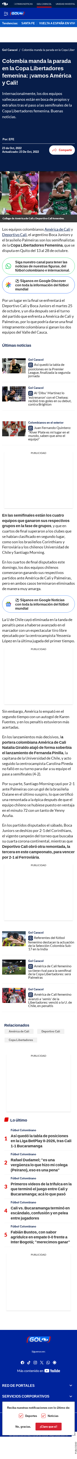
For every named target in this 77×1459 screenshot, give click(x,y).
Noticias (53, 1416)
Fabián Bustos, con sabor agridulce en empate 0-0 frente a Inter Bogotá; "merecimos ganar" (40, 1237)
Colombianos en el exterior (46, 422)
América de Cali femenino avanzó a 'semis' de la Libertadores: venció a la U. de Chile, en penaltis (50, 1000)
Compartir (65, 150)
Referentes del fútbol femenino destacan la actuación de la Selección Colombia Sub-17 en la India (51, 943)
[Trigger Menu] (6, 13)
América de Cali (57, 229)
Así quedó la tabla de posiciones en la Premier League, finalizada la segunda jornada (49, 370)
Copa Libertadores (21, 1040)
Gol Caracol (44, 4)
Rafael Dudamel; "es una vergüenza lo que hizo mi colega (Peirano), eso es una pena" (39, 1164)
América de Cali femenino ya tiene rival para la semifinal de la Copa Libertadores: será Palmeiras (49, 971)
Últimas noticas (23, 4)
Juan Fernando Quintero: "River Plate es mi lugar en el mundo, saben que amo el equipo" (49, 433)
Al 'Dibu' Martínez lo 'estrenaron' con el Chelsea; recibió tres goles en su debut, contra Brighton (49, 398)
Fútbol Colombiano (23, 1130)
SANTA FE (28, 23)
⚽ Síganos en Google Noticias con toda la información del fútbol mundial (41, 604)
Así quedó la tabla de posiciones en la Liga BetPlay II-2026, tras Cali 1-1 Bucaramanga (41, 1140)
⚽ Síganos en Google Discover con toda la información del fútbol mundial (41, 285)
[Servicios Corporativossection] (71, 1396)
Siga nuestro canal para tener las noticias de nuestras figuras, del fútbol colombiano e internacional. (42, 266)
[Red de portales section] (71, 1385)
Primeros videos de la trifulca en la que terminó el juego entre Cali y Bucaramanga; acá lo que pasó (41, 1188)
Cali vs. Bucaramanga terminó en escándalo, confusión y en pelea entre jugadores (40, 1213)
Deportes (31, 1416)
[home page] (5, 4)
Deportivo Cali (14, 234)
